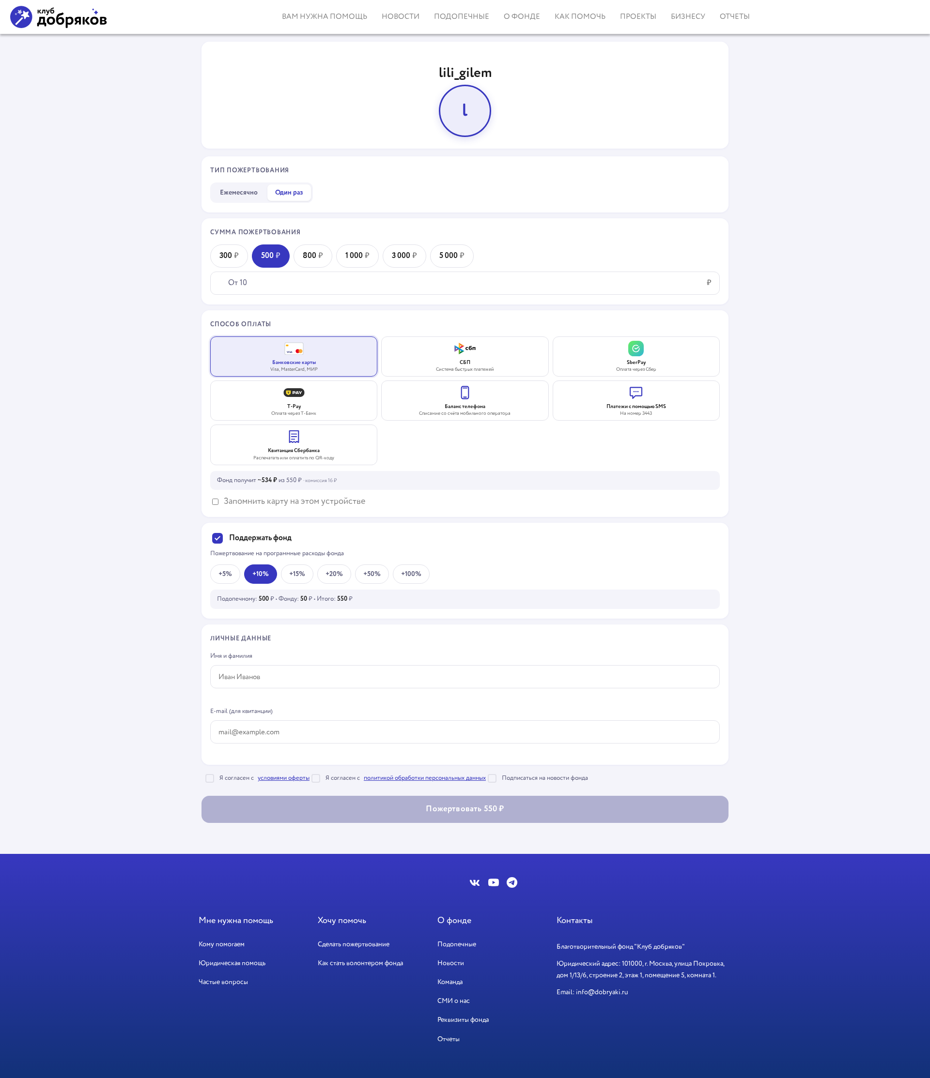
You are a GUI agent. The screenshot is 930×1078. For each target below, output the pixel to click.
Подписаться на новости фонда (545, 778)
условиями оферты (284, 778)
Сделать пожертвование (353, 944)
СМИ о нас (453, 1001)
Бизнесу (688, 16)
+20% (334, 574)
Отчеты (735, 16)
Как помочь (580, 16)
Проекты (638, 16)
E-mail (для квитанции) (241, 711)
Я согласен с (264, 778)
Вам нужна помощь (324, 16)
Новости (400, 16)
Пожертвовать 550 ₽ (465, 809)
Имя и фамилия (231, 656)
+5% (225, 574)
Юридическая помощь (232, 963)
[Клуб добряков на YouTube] (493, 882)
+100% (411, 574)
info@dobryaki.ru (602, 992)
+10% (260, 574)
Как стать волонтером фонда (360, 963)
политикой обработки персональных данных (425, 778)
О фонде (522, 16)
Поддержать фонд (260, 538)
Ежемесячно (239, 192)
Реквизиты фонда (463, 1020)
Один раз (289, 192)
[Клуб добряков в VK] (475, 882)
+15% (297, 574)
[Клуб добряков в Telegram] (512, 882)
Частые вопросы (223, 982)
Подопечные (461, 16)
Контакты (575, 920)
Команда (450, 982)
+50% (372, 574)
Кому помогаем (222, 944)
